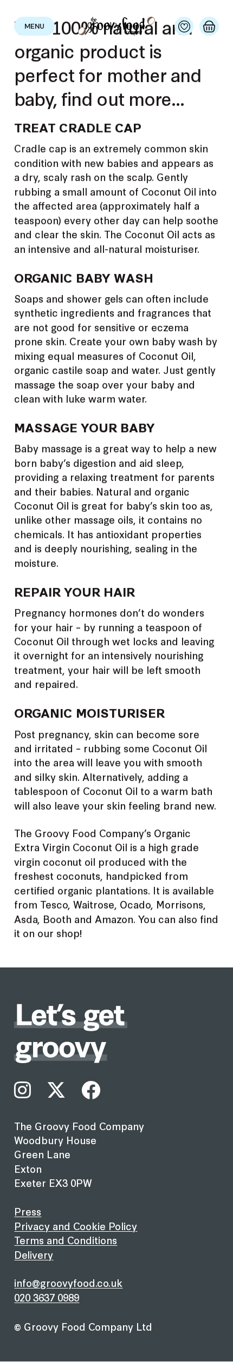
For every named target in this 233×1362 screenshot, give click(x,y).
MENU (34, 26)
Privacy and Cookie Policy (75, 1226)
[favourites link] (183, 26)
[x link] (56, 1090)
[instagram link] (22, 1090)
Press (27, 1211)
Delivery (33, 1254)
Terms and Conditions (65, 1240)
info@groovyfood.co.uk (68, 1283)
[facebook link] (90, 1090)
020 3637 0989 (46, 1297)
